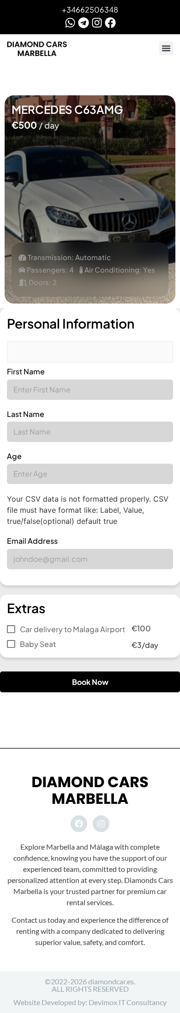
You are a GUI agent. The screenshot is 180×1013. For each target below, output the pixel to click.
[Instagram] (96, 22)
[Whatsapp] (70, 22)
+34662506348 (90, 9)
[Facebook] (110, 22)
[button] (166, 48)
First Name (26, 371)
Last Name (25, 414)
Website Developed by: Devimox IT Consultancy (90, 1002)
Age (14, 456)
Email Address (32, 541)
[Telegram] (83, 22)
